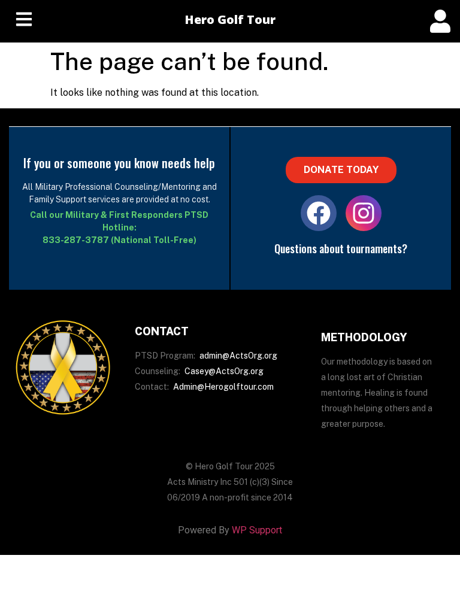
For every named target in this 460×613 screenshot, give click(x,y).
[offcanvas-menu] (440, 21)
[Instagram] (364, 213)
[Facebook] (319, 213)
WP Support (257, 530)
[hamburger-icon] (24, 21)
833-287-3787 (76, 240)
